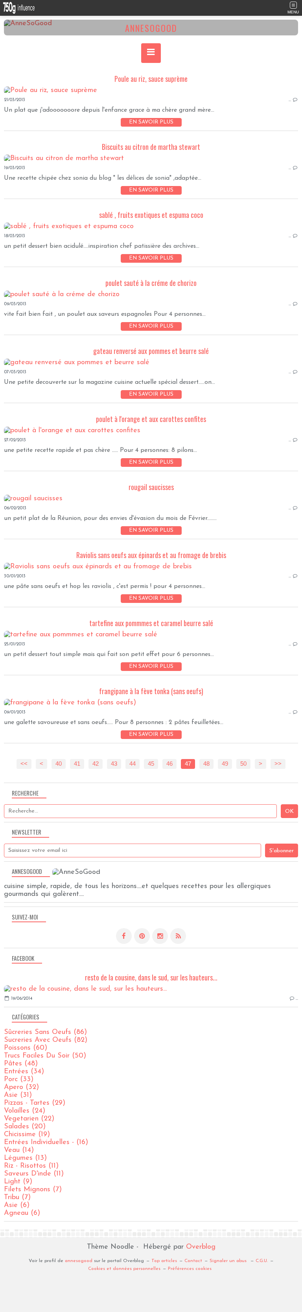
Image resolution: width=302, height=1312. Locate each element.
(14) (19, 1150)
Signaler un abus (229, 1261)
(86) (45, 1032)
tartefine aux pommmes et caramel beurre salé (151, 623)
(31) (18, 1095)
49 (225, 764)
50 (243, 764)
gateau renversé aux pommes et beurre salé (151, 351)
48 (206, 764)
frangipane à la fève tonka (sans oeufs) (151, 691)
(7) (33, 1189)
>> (278, 764)
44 (132, 764)
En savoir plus (151, 122)
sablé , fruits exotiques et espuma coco (151, 215)
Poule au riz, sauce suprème (151, 79)
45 (151, 764)
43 (114, 764)
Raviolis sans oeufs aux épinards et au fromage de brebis (151, 555)
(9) (18, 1181)
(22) (29, 1118)
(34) (24, 1071)
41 (77, 764)
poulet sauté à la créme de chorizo (151, 283)
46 (169, 764)
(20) (25, 1126)
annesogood (78, 1261)
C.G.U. (262, 1261)
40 (58, 764)
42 (95, 764)
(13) (25, 1158)
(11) (31, 1166)
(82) (45, 1040)
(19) (27, 1134)
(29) (34, 1103)
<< (24, 764)
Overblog (200, 1247)
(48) (21, 1063)
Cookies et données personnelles (124, 1268)
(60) (25, 1048)
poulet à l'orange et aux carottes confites (151, 419)
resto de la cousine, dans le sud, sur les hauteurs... (151, 977)
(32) (21, 1087)
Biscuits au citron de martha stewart (151, 147)
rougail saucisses (151, 487)
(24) (24, 1111)
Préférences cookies (190, 1268)
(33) (18, 1079)
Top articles (164, 1261)
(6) (16, 1205)
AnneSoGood (151, 28)
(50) (45, 1056)
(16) (46, 1142)
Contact (193, 1261)
